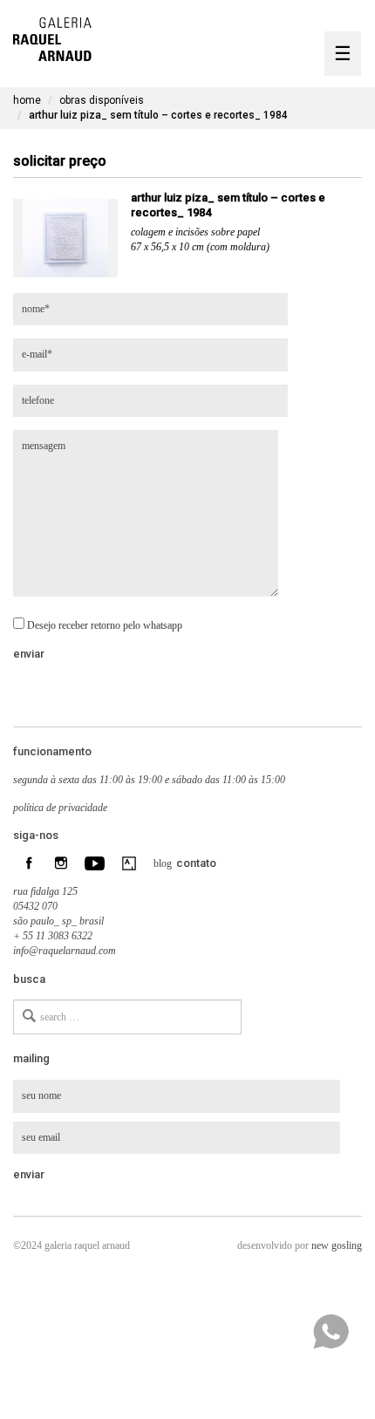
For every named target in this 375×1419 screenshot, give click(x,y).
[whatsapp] (330, 1332)
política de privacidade (60, 808)
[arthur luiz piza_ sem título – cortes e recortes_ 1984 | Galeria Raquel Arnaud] (52, 37)
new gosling (336, 1245)
